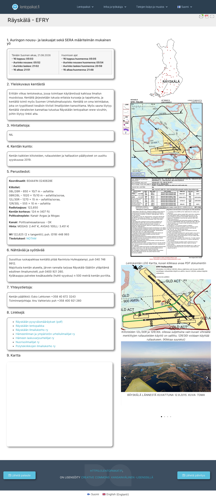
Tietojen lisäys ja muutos (150, 6)
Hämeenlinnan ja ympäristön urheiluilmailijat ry (45, 334)
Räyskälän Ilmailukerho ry (32, 330)
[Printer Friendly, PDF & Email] (206, 16)
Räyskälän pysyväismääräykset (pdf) (39, 321)
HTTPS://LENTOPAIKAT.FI (106, 470)
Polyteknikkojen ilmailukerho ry (36, 346)
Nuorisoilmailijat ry (27, 342)
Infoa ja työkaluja (113, 6)
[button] (125, 378)
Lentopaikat (83, 6)
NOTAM (31, 238)
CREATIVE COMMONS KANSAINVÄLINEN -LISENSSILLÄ (117, 477)
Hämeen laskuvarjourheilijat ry (35, 338)
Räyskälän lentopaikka (30, 325)
